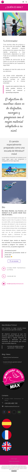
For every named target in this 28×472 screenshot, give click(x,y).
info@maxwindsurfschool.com (15, 283)
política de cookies (15, 468)
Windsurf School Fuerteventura (10, 357)
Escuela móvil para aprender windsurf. (12, 362)
